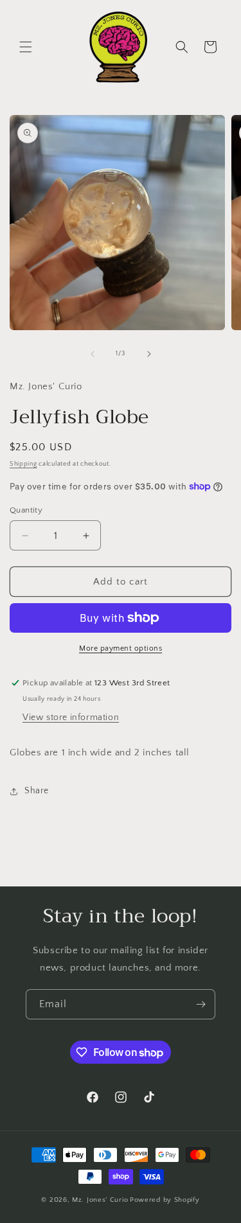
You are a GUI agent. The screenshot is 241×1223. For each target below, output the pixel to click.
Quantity (26, 510)
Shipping (23, 464)
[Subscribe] (200, 1004)
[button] (26, 47)
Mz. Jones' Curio (100, 1200)
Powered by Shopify (165, 1200)
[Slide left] (92, 354)
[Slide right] (149, 354)
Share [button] (36, 791)
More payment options (120, 648)
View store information (70, 717)
